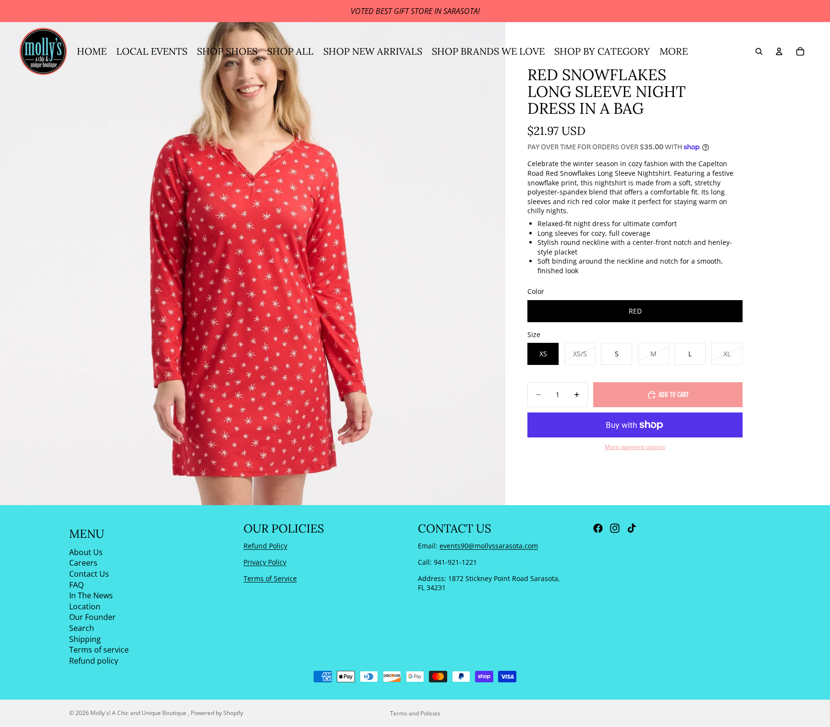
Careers (83, 562)
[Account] (779, 51)
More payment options (635, 446)
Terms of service (99, 649)
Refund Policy (265, 545)
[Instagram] (615, 528)
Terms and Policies (415, 713)
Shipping (85, 639)
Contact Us (89, 574)
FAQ (76, 585)
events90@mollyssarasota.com (488, 545)
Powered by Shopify (217, 713)
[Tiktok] (631, 528)
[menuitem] (674, 51)
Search (81, 628)
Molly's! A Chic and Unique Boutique (139, 713)
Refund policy (93, 660)
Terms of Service (270, 578)
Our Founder (92, 617)
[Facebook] (598, 528)
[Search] (758, 51)
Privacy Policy (265, 562)
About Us (86, 552)
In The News (91, 595)
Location (84, 606)
